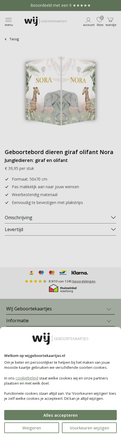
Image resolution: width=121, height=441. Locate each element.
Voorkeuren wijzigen (89, 428)
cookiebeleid (26, 378)
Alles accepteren (60, 415)
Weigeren (31, 428)
